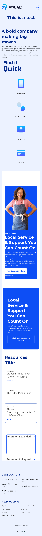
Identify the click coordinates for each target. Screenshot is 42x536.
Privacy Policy (21, 527)
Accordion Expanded (19, 436)
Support (21, 94)
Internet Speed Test (28, 506)
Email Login (25, 509)
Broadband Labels (8, 515)
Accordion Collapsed (19, 459)
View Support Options (16, 271)
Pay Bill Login (26, 512)
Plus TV (21, 140)
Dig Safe (5, 506)
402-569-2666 (13, 479)
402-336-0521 (33, 486)
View (9, 380)
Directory (5, 512)
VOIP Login (6, 509)
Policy (21, 163)
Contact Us (21, 117)
